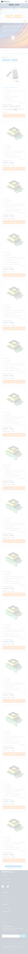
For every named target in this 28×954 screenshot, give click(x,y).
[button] (26, 1)
